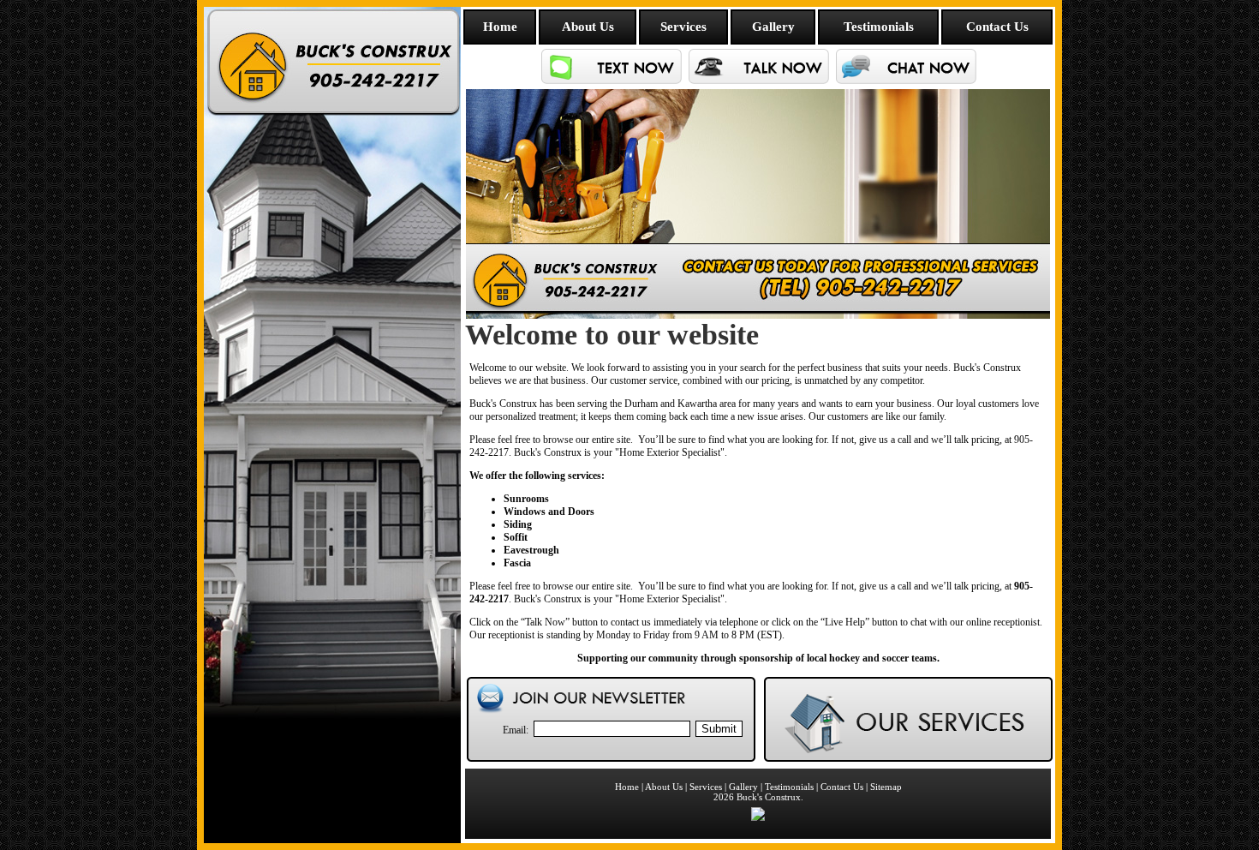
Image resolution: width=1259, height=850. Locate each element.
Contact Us (997, 26)
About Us (588, 26)
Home (500, 26)
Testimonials (879, 26)
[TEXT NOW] (611, 81)
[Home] (332, 719)
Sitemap (886, 786)
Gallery (773, 26)
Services (683, 26)
